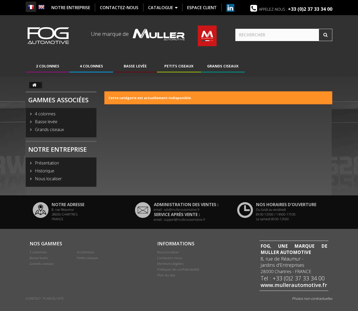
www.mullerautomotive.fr (294, 285)
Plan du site (166, 275)
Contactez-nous (169, 258)
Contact (33, 298)
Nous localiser (48, 178)
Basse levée (135, 66)
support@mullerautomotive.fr (184, 219)
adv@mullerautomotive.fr (182, 209)
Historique (44, 170)
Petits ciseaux (178, 66)
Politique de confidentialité (178, 269)
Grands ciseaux (222, 66)
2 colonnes (47, 66)
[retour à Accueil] (34, 85)
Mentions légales (170, 263)
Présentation (46, 163)
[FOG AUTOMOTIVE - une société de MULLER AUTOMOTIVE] (48, 36)
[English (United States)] (41, 7)
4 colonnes (91, 66)
